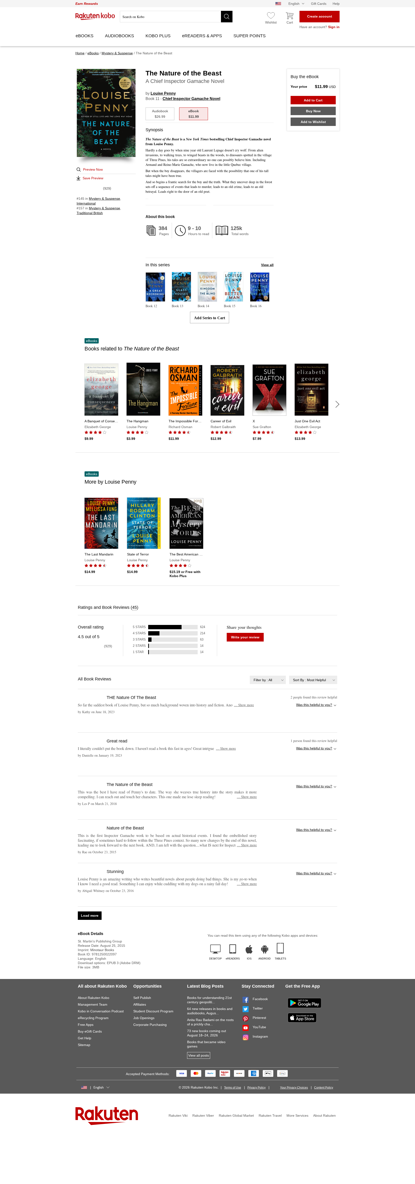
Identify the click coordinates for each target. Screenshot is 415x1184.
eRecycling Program (93, 1018)
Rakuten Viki (178, 1115)
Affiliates (139, 1004)
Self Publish (142, 998)
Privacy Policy (256, 1087)
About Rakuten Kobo (93, 998)
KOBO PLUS (159, 35)
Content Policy (323, 1087)
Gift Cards (318, 4)
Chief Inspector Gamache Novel (191, 99)
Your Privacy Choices (294, 1087)
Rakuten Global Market (236, 1115)
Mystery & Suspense (104, 198)
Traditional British (90, 213)
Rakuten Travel (270, 1115)
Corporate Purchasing (150, 1025)
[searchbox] (176, 16)
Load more (89, 915)
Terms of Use (232, 1087)
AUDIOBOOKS (120, 35)
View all (267, 265)
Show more (244, 705)
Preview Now (93, 169)
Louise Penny (163, 93)
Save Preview (93, 178)
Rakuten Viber (203, 1115)
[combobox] (268, 680)
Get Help (84, 1038)
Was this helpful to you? (314, 705)
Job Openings (143, 1018)
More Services (297, 1115)
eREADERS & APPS (202, 35)
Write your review (245, 637)
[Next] (337, 404)
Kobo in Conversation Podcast (101, 1011)
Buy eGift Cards (90, 1031)
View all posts (198, 1055)
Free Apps (85, 1025)
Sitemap (84, 1045)
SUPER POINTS (250, 35)
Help (336, 4)
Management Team (92, 1004)
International (86, 203)
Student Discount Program (153, 1011)
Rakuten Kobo (95, 16)
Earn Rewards (86, 4)
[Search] (226, 16)
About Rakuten (324, 1115)
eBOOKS (85, 35)
